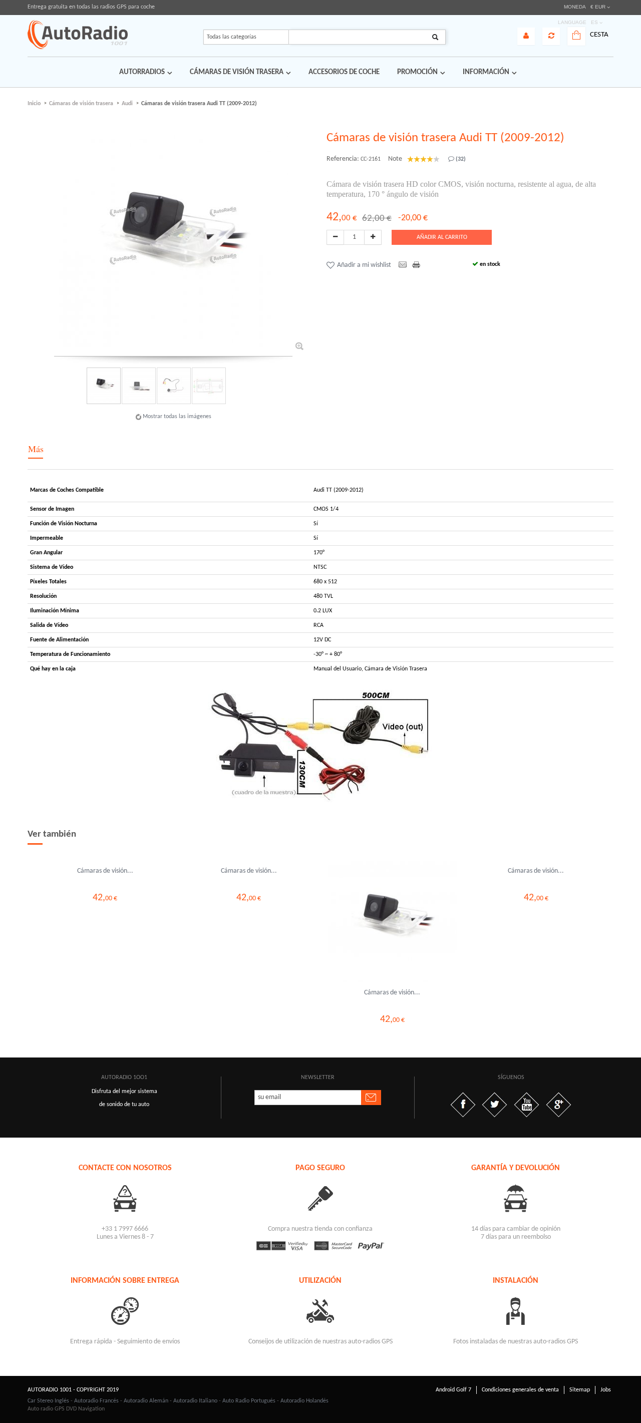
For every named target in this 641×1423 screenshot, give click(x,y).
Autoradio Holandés (304, 1401)
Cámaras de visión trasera (81, 104)
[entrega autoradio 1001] (125, 1310)
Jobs (605, 1390)
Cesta (599, 35)
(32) (460, 159)
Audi (127, 104)
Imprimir (417, 265)
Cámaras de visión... (105, 871)
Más (36, 449)
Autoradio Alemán (146, 1401)
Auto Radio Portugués (248, 1401)
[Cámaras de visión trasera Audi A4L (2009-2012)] (105, 861)
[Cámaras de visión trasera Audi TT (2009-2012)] (103, 386)
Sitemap (579, 1390)
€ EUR (597, 7)
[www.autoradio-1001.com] (78, 34)
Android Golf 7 (453, 1390)
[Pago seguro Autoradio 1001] (320, 1245)
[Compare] (551, 36)
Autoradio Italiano (195, 1401)
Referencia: (343, 159)
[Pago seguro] (320, 1198)
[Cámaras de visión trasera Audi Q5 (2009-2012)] (536, 861)
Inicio (34, 104)
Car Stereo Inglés (48, 1401)
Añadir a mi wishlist (364, 265)
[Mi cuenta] (526, 36)
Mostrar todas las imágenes (177, 417)
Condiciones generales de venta (520, 1390)
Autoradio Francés (96, 1401)
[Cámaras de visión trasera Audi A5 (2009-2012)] (248, 861)
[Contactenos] (125, 1198)
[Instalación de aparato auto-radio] (515, 1310)
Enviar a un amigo (403, 265)
